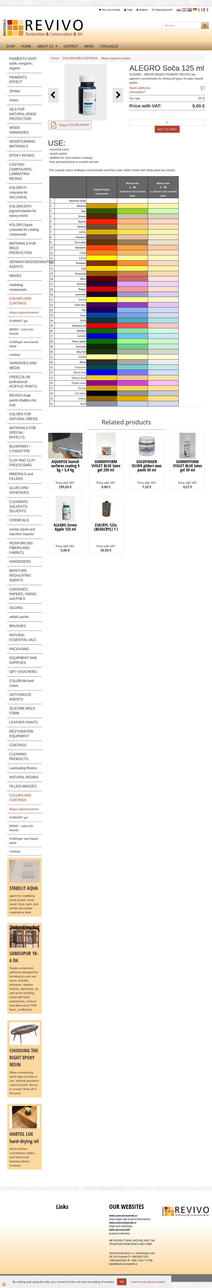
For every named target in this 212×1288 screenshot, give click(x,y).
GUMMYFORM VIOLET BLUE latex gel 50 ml (187, 466)
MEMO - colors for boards (21, 331)
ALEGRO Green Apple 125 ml (65, 527)
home (26, 46)
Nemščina (195, 9)
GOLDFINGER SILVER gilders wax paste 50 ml (147, 466)
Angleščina (189, 9)
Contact (71, 46)
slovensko (179, 9)
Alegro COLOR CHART (74, 125)
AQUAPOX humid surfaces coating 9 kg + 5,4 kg (65, 466)
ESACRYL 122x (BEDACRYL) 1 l (106, 527)
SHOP (10, 46)
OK (122, 1281)
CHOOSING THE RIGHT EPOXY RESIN (24, 1057)
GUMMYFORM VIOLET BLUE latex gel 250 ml (106, 466)
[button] (118, 95)
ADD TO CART (167, 129)
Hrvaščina (184, 9)
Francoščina (206, 9)
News (89, 46)
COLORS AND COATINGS (80, 58)
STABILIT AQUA (24, 888)
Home (55, 58)
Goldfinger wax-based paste (23, 344)
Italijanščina (200, 9)
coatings (14, 354)
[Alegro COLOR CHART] (53, 125)
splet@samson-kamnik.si (123, 1264)
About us (45, 46)
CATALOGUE (109, 46)
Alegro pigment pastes (24, 312)
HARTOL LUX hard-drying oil (24, 1137)
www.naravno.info (119, 1229)
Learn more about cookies (148, 1281)
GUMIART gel (18, 320)
